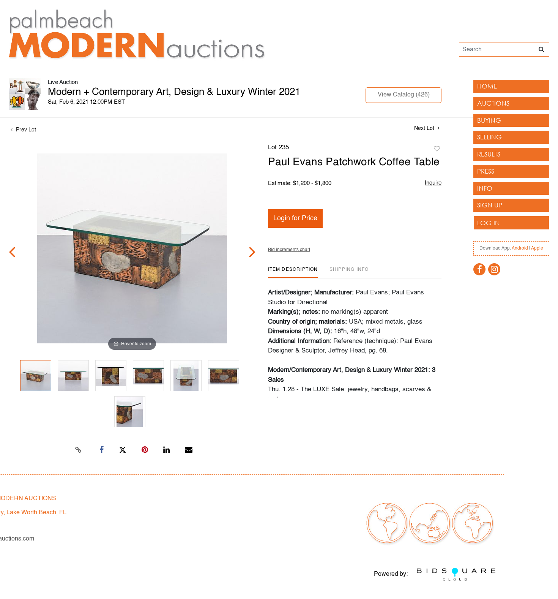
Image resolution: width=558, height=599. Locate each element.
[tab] (293, 272)
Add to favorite (436, 149)
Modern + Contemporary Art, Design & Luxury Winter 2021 (174, 92)
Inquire (433, 183)
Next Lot (425, 128)
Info (484, 188)
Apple (537, 248)
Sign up (489, 205)
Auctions (493, 103)
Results (488, 154)
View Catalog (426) (404, 95)
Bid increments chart (289, 250)
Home (487, 86)
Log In (488, 223)
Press (485, 171)
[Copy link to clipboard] (78, 450)
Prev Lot (25, 130)
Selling (489, 137)
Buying (489, 120)
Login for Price (295, 218)
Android (520, 248)
